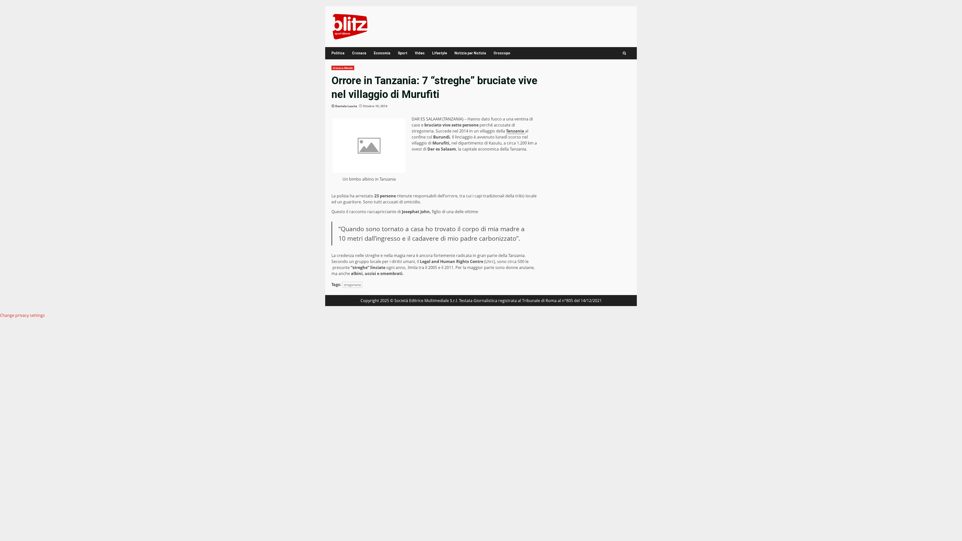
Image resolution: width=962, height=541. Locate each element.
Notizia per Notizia (470, 53)
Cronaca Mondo (343, 68)
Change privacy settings (22, 315)
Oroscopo (502, 53)
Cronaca (359, 53)
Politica (337, 53)
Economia (382, 53)
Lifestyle (439, 53)
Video (420, 53)
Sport (402, 53)
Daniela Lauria (346, 106)
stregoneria (352, 285)
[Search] (624, 53)
